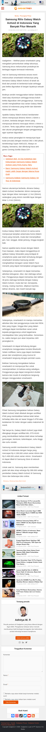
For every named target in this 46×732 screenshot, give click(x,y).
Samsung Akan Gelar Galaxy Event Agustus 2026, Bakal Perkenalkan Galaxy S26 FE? (27, 552)
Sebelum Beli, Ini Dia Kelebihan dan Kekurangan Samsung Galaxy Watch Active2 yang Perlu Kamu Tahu (21, 162)
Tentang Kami (5, 723)
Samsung (6, 481)
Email (5, 684)
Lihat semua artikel (23, 638)
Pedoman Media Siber (8, 725)
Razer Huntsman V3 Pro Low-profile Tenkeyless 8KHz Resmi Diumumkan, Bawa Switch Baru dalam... (28, 503)
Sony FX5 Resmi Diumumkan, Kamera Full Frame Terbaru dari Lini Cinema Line (29, 591)
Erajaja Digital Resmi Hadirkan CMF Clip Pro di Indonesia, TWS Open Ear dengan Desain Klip (28, 542)
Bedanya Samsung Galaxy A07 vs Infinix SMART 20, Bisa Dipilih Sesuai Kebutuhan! (28, 522)
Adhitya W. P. (34, 30)
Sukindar (33, 526)
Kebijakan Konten (33, 723)
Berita (17, 16)
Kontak (13, 723)
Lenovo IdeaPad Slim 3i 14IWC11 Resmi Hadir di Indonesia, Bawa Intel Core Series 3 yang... (28, 572)
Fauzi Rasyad (35, 507)
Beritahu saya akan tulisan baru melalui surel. (20, 699)
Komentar (6, 654)
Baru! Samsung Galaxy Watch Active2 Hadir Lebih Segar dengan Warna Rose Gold (22, 171)
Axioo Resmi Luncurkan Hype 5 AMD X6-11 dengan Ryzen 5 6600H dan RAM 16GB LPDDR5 (29, 513)
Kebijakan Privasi (21, 723)
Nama (5, 675)
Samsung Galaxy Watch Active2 (18, 481)
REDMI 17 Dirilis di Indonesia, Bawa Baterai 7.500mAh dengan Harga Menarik (28, 532)
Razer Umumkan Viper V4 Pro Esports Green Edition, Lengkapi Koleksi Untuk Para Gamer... (29, 562)
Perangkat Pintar (25, 16)
